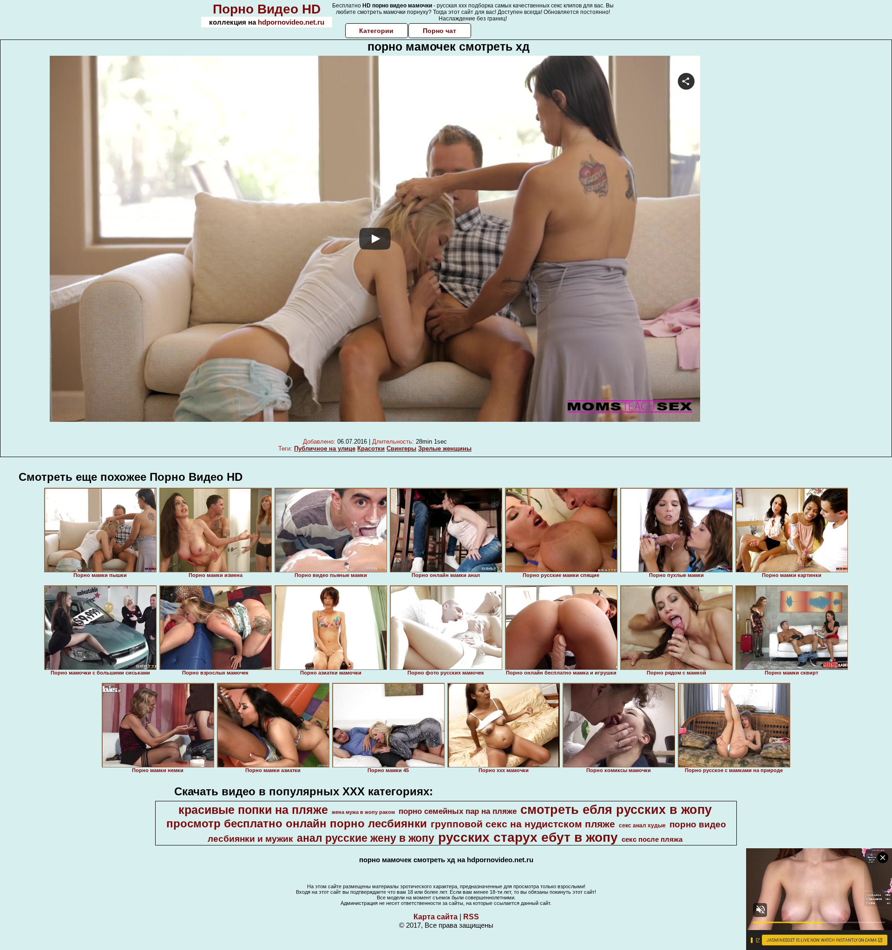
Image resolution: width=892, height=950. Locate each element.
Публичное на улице (324, 448)
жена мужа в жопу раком (363, 812)
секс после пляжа (652, 839)
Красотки (371, 448)
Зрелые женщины (445, 448)
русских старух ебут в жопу (528, 837)
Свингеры (401, 448)
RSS (471, 917)
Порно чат (439, 30)
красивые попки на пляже (253, 809)
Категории (376, 30)
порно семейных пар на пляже (458, 811)
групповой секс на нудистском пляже (523, 824)
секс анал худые (642, 825)
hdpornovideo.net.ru (291, 22)
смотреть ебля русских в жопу (616, 810)
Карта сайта (435, 917)
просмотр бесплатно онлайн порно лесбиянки (296, 823)
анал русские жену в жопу (365, 838)
